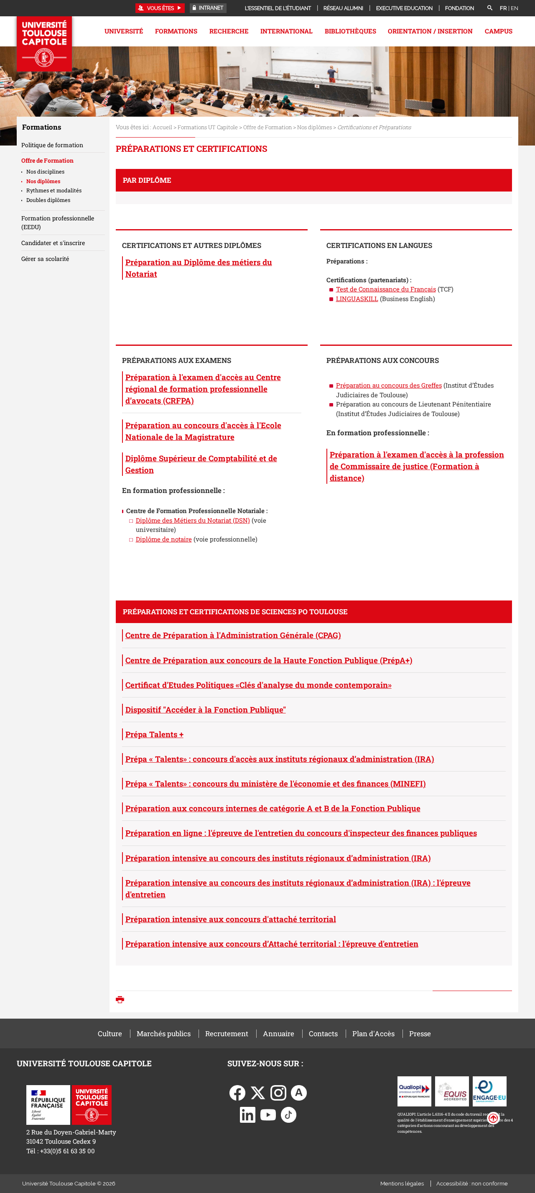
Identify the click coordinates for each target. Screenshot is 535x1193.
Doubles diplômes (48, 200)
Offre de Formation (267, 127)
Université (123, 31)
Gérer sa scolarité (45, 259)
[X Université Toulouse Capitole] (258, 1092)
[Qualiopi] (414, 1090)
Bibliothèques (350, 31)
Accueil (162, 127)
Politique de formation (52, 145)
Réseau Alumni (343, 8)
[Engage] (490, 1090)
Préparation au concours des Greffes (389, 385)
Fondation (459, 8)
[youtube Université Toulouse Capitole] (268, 1114)
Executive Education (404, 8)
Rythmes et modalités (54, 190)
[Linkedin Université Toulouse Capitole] (248, 1114)
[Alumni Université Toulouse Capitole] (299, 1092)
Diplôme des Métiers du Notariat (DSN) (193, 520)
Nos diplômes (314, 127)
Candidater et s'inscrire (53, 243)
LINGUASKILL (357, 298)
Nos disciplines (45, 171)
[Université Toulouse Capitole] (92, 1104)
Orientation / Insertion (430, 31)
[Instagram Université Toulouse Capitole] (278, 1092)
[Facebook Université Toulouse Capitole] (237, 1092)
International (286, 31)
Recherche (229, 31)
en (514, 8)
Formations (176, 31)
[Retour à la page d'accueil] (44, 44)
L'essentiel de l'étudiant (278, 8)
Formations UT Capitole (208, 127)
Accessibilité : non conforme (472, 1183)
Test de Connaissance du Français (386, 289)
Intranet (210, 8)
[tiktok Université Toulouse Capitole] (289, 1114)
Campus (498, 31)
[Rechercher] (490, 8)
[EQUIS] (452, 1090)
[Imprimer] (122, 1000)
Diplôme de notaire (164, 539)
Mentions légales (402, 1183)
